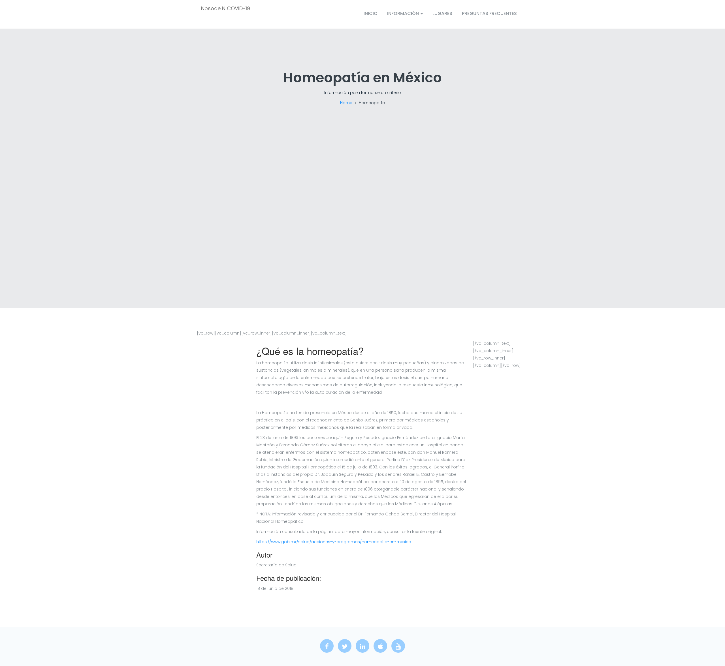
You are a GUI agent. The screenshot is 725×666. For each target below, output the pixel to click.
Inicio (371, 13)
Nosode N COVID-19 (225, 9)
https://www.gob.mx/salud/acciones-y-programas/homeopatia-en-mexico (333, 542)
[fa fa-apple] (380, 646)
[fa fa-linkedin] (362, 646)
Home (346, 103)
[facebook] (327, 646)
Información (403, 13)
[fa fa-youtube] (398, 646)
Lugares (442, 13)
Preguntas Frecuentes (489, 13)
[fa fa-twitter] (344, 646)
